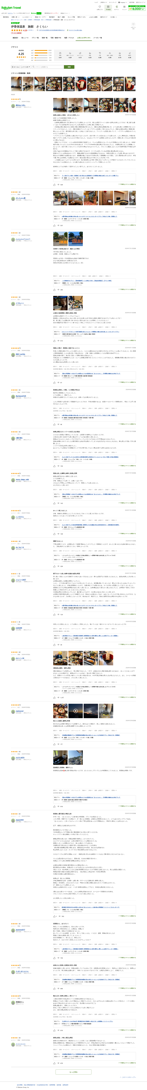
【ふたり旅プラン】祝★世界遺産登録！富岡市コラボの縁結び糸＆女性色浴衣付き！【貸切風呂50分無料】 (91, 525)
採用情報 (52, 1085)
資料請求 (65, 1085)
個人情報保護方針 (29, 1085)
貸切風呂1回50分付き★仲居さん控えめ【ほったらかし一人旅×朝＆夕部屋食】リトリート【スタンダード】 (91, 907)
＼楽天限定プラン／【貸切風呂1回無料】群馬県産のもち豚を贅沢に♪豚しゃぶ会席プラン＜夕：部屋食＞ (90, 636)
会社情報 (19, 1085)
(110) (56, 38)
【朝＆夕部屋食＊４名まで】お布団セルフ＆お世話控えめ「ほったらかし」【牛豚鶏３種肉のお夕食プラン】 (91, 373)
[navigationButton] (133, 83)
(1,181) (83, 38)
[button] (16, 84)
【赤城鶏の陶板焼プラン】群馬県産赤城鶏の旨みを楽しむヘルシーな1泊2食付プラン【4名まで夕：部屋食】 (91, 735)
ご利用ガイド (103, 2)
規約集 (59, 1085)
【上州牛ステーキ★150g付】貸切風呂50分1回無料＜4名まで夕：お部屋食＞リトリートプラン (87, 1021)
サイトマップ (112, 2)
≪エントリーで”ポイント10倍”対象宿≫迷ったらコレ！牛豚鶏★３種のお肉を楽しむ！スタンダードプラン (90, 332)
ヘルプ (96, 2)
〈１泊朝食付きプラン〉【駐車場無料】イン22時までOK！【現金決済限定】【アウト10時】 (87, 280)
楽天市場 (131, 2)
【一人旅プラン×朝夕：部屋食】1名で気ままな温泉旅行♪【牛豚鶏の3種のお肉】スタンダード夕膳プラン (90, 175)
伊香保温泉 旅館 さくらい (29, 26)
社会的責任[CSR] (42, 1085)
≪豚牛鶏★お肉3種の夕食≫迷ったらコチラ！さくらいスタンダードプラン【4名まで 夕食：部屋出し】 (89, 216)
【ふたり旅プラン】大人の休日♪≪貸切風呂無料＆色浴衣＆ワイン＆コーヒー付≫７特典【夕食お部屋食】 (90, 457)
